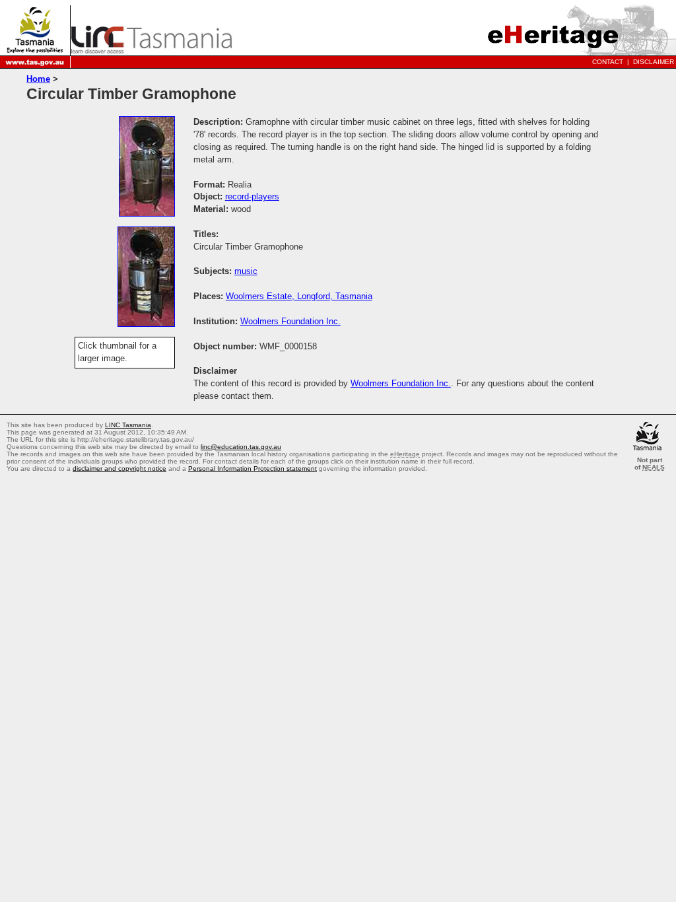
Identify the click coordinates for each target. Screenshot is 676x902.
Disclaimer (653, 61)
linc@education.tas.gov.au (241, 446)
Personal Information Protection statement (252, 468)
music (245, 271)
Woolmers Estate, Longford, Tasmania (299, 296)
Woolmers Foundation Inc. (290, 321)
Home (38, 79)
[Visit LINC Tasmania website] (151, 50)
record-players (252, 196)
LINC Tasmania (128, 425)
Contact (607, 61)
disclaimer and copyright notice (119, 468)
